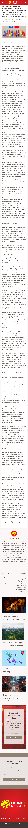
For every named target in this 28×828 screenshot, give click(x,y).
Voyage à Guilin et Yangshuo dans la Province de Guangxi (13, 643)
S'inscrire (14, 738)
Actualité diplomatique (9, 21)
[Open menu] (26, 2)
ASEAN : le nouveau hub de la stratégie (13, 670)
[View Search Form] (2, 2)
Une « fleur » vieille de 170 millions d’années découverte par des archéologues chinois (7, 578)
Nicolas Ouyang (14, 538)
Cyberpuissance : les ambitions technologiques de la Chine (12, 698)
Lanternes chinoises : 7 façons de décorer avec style (13, 617)
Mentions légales (6, 818)
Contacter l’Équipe (21, 818)
